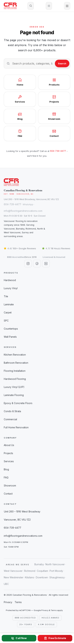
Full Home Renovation (16, 427)
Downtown (42, 577)
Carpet (8, 312)
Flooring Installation (14, 370)
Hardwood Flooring (15, 378)
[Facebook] (37, 263)
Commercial (10, 419)
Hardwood (10, 280)
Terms (18, 602)
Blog (6, 469)
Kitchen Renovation (15, 354)
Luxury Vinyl (11, 288)
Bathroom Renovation (16, 362)
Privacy (8, 602)
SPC (6, 320)
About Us (9, 445)
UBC (6, 583)
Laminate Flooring (14, 395)
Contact (8, 493)
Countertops (11, 328)
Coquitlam (42, 570)
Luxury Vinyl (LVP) (14, 386)
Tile (6, 296)
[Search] (31, 6)
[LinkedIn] (46, 263)
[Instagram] (28, 263)
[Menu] (67, 6)
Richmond (29, 570)
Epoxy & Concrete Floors (18, 403)
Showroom (10, 485)
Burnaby (39, 564)
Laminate (9, 304)
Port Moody (56, 570)
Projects (8, 453)
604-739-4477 (58, 151)
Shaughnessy (57, 577)
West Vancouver (13, 570)
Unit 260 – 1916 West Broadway (22, 511)
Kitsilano (29, 577)
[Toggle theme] (49, 6)
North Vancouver (55, 564)
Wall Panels (10, 336)
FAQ (6, 477)
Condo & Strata (12, 411)
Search (62, 63)
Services (9, 461)
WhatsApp (28, 204)
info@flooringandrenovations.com (23, 210)
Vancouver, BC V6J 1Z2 (17, 519)
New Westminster (13, 577)
